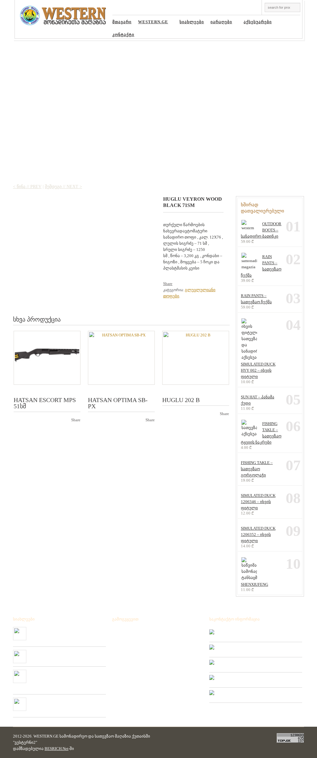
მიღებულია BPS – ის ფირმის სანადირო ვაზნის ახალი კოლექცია (64, 632)
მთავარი (122, 22)
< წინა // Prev (27, 186)
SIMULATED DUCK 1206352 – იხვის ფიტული (258, 534)
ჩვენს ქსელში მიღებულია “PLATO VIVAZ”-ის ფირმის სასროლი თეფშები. (65, 703)
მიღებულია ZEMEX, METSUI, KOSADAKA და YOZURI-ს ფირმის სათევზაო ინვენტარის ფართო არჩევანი (66, 677)
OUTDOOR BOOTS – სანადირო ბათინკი (261, 230)
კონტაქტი (123, 35)
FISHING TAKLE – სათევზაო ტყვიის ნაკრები (261, 433)
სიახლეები (192, 22)
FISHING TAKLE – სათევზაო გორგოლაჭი (257, 468)
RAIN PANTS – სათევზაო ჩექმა (261, 266)
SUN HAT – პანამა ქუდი (257, 400)
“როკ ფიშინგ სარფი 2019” (54, 652)
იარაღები (219, 23)
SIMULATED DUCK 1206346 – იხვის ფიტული (258, 501)
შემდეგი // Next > (63, 186)
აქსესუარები (255, 23)
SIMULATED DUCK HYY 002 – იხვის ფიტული (258, 370)
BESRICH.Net (56, 748)
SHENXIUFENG (254, 584)
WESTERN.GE (150, 23)
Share (167, 283)
